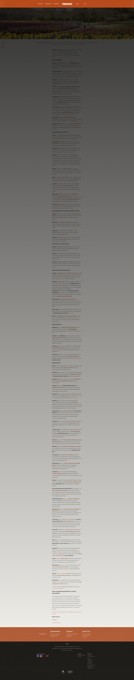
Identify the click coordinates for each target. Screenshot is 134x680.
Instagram (41, 656)
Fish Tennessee (89, 662)
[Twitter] (3, 47)
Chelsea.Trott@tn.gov (86, 635)
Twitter (44, 656)
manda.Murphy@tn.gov (55, 635)
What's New (40, 3)
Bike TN (88, 658)
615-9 (67, 636)
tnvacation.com (90, 655)
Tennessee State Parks (63, 672)
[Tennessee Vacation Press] (67, 3)
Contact (77, 3)
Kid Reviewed (89, 659)
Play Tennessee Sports (91, 656)
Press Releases (56, 3)
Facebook (37, 656)
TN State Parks (89, 660)
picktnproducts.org (90, 667)
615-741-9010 (52, 636)
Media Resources (48, 3)
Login (85, 3)
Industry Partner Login (81, 655)
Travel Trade (80, 656)
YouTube (47, 656)
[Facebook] (3, 44)
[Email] (3, 50)
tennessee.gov (89, 663)
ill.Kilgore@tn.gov (70, 635)
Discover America (70, 672)
